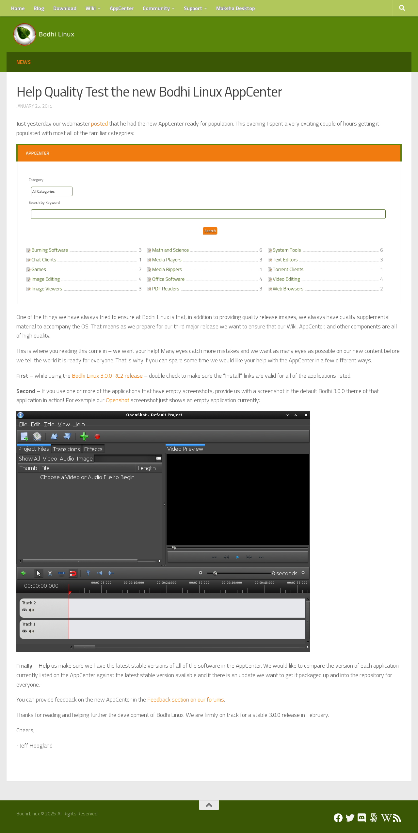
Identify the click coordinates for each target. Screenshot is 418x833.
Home (17, 8)
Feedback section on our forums (185, 699)
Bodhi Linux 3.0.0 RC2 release (107, 375)
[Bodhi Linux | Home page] (44, 34)
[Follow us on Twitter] (350, 818)
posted (99, 123)
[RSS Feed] (397, 818)
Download (64, 8)
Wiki (91, 8)
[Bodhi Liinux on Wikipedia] (385, 818)
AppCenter (122, 8)
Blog (39, 8)
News (23, 62)
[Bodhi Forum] (373, 818)
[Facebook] (338, 818)
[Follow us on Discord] (361, 818)
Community (156, 8)
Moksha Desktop (235, 8)
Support (193, 8)
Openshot (117, 400)
